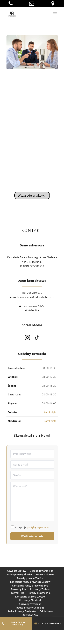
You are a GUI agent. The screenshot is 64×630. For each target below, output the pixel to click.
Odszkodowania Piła (41, 570)
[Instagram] (27, 337)
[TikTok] (36, 337)
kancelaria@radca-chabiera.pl (37, 297)
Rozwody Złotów (39, 589)
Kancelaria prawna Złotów (30, 596)
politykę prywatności (38, 527)
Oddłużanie (46, 611)
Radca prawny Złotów (19, 574)
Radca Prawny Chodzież (30, 607)
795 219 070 (34, 292)
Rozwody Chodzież (30, 600)
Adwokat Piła (30, 615)
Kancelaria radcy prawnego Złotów (30, 581)
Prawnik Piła (17, 592)
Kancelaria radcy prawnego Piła (30, 585)
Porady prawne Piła (39, 592)
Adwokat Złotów (16, 570)
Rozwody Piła (18, 589)
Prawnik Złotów (44, 574)
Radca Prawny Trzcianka (22, 611)
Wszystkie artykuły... (32, 195)
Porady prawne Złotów (30, 578)
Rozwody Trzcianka (30, 604)
